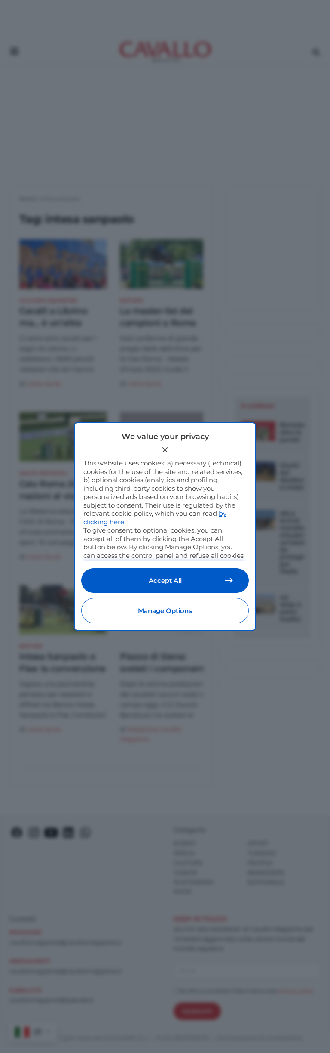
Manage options (165, 611)
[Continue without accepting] (165, 449)
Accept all (165, 580)
